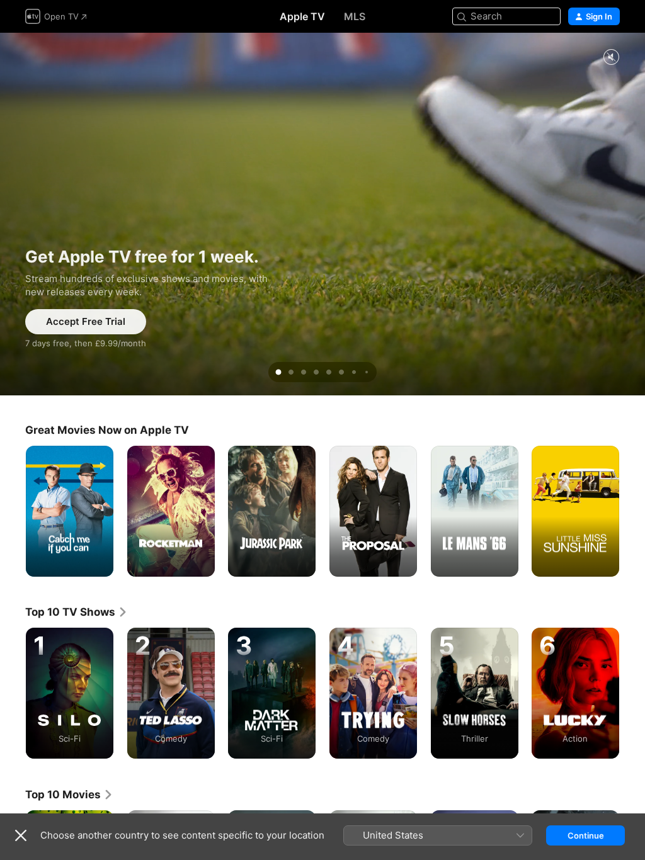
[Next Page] (632, 693)
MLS (354, 16)
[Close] (20, 835)
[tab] (278, 372)
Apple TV (302, 16)
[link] (76, 612)
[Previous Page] (12, 693)
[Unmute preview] (611, 57)
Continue (586, 835)
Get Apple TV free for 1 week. (322, 214)
